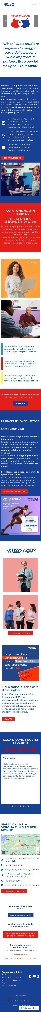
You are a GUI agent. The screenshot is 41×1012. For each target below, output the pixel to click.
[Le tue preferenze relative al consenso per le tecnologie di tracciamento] (29, 1008)
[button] (12, 806)
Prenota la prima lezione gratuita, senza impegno (20, 934)
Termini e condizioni (30, 1000)
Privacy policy (10, 1000)
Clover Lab (15, 1005)
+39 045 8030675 (20, 954)
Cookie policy (19, 1000)
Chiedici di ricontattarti (21, 915)
